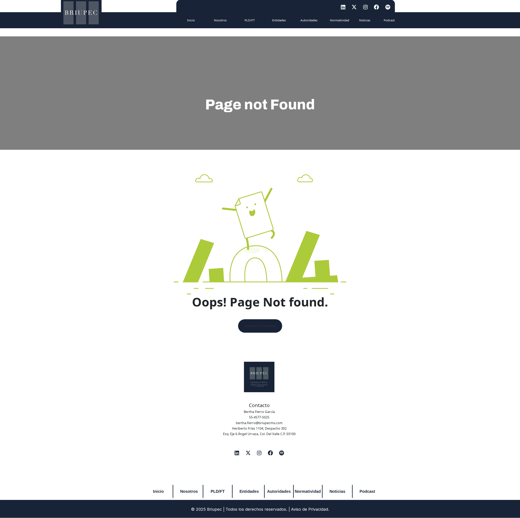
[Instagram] (365, 7)
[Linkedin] (343, 7)
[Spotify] (388, 7)
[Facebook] (377, 7)
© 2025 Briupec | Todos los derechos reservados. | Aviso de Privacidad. (260, 509)
